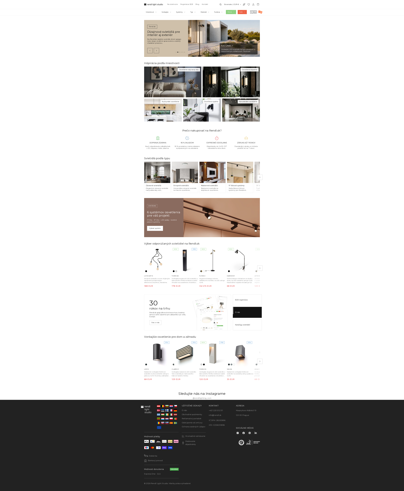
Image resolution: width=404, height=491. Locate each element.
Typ (191, 12)
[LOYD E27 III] (157, 260)
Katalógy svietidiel (242, 325)
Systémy (179, 12)
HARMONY (231, 276)
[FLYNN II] (212, 260)
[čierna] (146, 271)
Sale (241, 12)
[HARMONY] (240, 260)
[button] (220, 4)
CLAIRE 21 (175, 369)
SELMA (229, 369)
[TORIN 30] (212, 353)
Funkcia (217, 12)
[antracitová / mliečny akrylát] (174, 364)
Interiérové (150, 12)
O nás (237, 312)
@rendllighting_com (202, 398)
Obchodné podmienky (192, 414)
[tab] (176, 52)
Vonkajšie (165, 12)
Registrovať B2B (158, 323)
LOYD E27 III (148, 276)
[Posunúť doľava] (150, 50)
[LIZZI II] (157, 353)
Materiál (204, 12)
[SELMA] (240, 353)
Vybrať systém (155, 228)
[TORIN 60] (185, 260)
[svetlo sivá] (176, 271)
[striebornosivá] (231, 364)
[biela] (204, 271)
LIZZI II (146, 369)
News (230, 12)
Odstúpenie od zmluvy (192, 423)
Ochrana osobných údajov (193, 427)
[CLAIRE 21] (185, 353)
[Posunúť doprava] (156, 50)
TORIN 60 (175, 276)
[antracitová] (146, 364)
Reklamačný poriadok (191, 419)
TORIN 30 (202, 369)
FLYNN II (202, 276)
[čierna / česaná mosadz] (201, 271)
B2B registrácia (241, 300)
